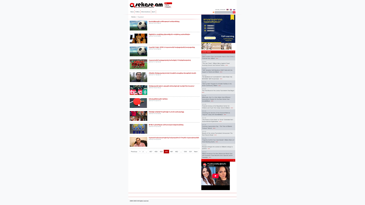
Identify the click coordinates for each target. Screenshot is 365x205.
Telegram (168, 7)
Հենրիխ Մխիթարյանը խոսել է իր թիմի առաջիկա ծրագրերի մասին (172, 73)
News (132, 12)
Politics (137, 12)
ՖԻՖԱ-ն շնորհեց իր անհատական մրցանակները (166, 124)
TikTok (167, 5)
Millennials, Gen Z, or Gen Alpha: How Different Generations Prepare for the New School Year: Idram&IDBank (216, 99)
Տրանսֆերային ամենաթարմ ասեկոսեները (164, 21)
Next (196, 152)
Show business (145, 12)
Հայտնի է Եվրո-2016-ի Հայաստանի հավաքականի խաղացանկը (172, 47)
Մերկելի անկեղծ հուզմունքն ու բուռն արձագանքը (166, 112)
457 (150, 152)
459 (161, 152)
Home (133, 17)
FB (166, 3)
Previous (134, 152)
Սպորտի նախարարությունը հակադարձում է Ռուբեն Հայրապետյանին (174, 137)
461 (171, 152)
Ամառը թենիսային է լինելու (158, 99)
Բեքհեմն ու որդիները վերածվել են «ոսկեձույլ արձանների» (169, 34)
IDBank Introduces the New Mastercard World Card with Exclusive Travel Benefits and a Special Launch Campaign (217, 155)
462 (176, 152)
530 (185, 152)
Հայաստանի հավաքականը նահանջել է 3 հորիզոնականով (170, 60)
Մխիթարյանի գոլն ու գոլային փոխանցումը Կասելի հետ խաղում (171, 86)
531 (190, 152)
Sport (153, 12)
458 (156, 152)
